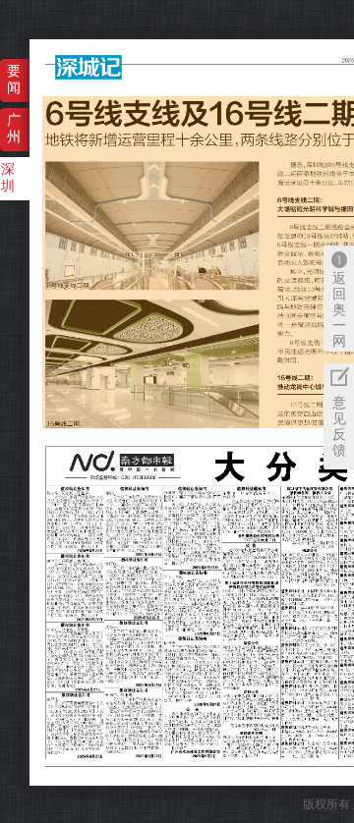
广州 (14, 128)
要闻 (14, 79)
